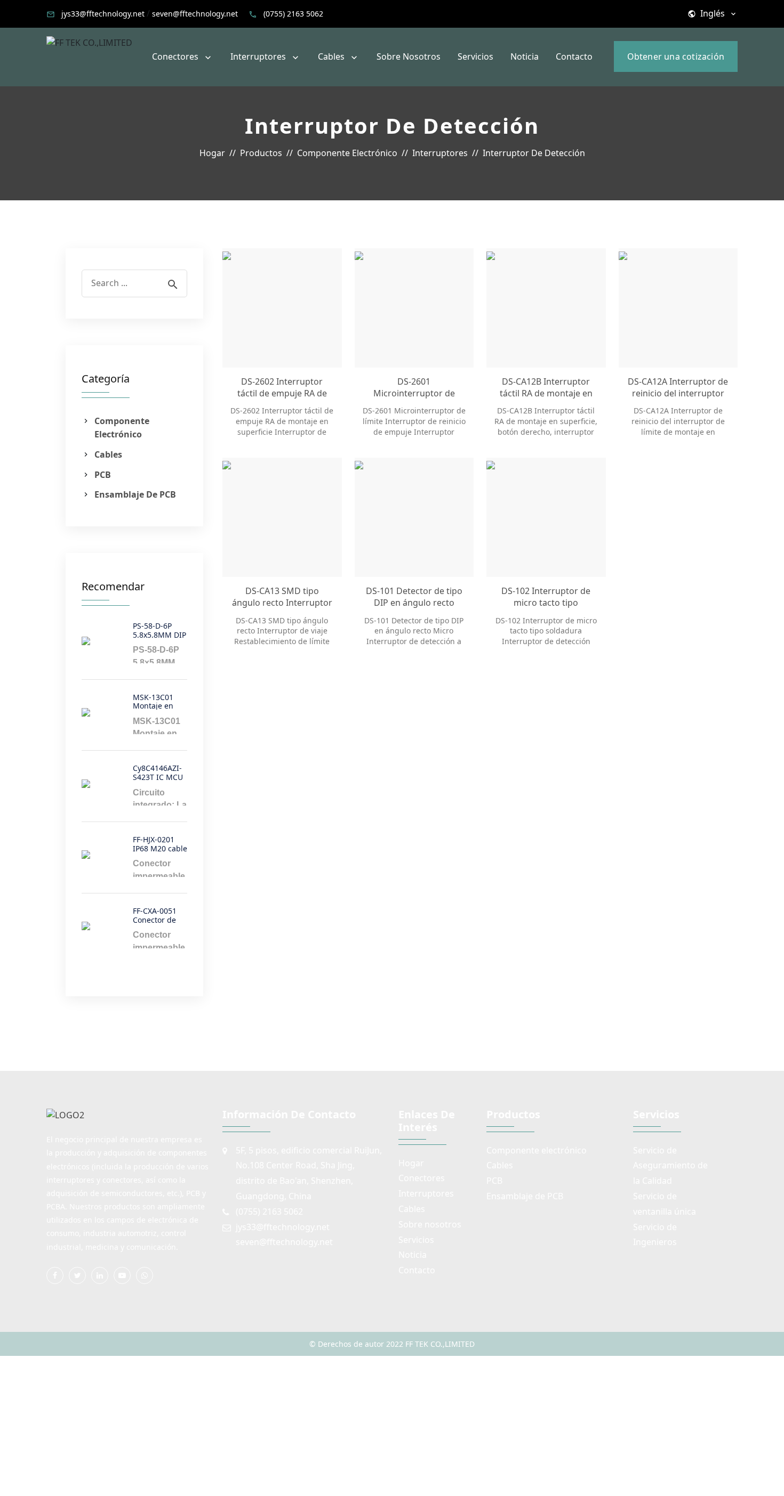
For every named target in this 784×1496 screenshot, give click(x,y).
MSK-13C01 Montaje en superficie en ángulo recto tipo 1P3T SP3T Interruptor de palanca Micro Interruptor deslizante (159, 701)
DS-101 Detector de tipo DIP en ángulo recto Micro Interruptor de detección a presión (414, 597)
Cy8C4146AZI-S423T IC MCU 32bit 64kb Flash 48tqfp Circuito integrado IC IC (160, 771)
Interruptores (258, 56)
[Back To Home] (89, 42)
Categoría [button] (106, 379)
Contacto (574, 56)
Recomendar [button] (113, 586)
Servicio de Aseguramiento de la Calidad (670, 1165)
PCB (102, 475)
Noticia (524, 56)
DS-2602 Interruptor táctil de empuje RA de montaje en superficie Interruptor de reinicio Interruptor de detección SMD (282, 388)
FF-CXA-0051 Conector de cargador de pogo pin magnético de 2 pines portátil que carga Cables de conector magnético (160, 914)
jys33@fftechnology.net (103, 14)
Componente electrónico (121, 428)
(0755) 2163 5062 (293, 14)
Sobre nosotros (409, 56)
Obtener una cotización (675, 56)
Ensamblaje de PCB (135, 494)
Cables (331, 56)
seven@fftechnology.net (195, 14)
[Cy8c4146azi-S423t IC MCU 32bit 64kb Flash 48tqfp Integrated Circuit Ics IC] (103, 783)
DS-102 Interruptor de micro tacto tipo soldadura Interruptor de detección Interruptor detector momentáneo (546, 597)
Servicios (475, 56)
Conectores (175, 56)
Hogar (411, 1163)
